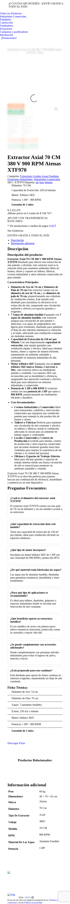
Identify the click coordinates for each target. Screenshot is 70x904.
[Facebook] (56, 876)
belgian (48, 182)
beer (41, 182)
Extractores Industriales (19, 179)
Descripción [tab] (17, 240)
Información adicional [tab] (22, 243)
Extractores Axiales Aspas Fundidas (39, 176)
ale (37, 182)
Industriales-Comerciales (47, 179)
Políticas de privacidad (33, 902)
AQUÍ (52, 225)
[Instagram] (56, 880)
